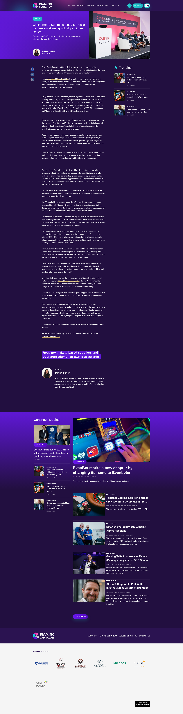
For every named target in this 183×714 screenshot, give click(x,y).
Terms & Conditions (108, 636)
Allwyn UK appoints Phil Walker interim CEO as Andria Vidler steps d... (127, 588)
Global (90, 5)
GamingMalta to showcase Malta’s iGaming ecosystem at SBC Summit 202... (127, 560)
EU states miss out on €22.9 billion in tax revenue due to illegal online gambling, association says (51, 452)
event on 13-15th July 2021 (56, 79)
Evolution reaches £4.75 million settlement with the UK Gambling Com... (56, 472)
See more (79, 616)
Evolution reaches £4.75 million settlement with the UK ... (137, 79)
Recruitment (103, 5)
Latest (71, 5)
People (115, 5)
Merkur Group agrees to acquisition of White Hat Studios (55, 488)
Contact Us (144, 636)
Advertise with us (128, 636)
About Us (92, 636)
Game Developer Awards (68, 281)
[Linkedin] (32, 80)
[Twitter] (32, 75)
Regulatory (131, 74)
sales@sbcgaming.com (51, 336)
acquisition (131, 91)
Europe (81, 5)
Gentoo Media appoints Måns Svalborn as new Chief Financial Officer (58, 505)
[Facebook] (32, 69)
